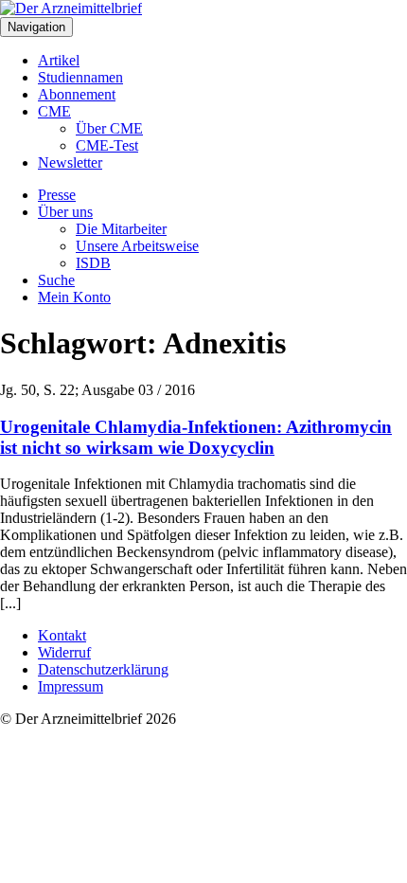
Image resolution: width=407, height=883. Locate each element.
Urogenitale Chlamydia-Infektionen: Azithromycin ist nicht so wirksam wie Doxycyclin (196, 437)
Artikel (59, 60)
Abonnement (76, 94)
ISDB (93, 263)
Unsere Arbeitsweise (137, 246)
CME (54, 111)
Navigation (36, 27)
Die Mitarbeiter (121, 229)
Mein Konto (74, 297)
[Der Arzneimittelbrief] (71, 8)
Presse (57, 195)
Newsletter (70, 162)
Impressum (70, 686)
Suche (56, 280)
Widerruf (64, 652)
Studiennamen (80, 77)
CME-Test (107, 145)
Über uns (65, 212)
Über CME (109, 128)
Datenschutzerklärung (103, 669)
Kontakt (62, 635)
